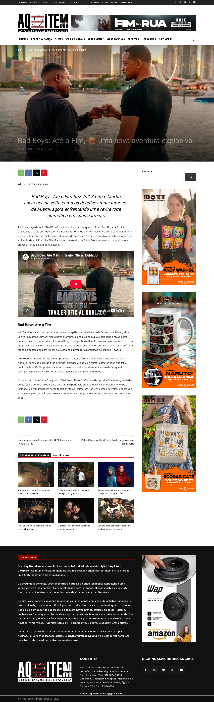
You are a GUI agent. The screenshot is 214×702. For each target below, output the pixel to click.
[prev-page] (20, 536)
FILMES (29, 49)
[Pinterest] (44, 173)
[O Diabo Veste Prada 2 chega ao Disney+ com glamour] (76, 474)
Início (20, 49)
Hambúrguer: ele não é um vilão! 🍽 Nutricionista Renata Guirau (44, 442)
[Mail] (185, 2)
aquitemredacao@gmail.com (106, 693)
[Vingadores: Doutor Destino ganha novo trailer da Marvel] (36, 474)
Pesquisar (147, 171)
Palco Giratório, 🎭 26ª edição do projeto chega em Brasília (107, 442)
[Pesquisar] (190, 177)
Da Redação (28, 149)
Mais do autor (61, 455)
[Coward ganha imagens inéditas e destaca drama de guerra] (116, 510)
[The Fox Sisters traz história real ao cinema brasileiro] (36, 510)
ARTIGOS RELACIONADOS (34, 455)
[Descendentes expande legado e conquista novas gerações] (116, 474)
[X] (190, 2)
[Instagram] (180, 2)
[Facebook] (176, 2)
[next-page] (25, 536)
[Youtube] (194, 2)
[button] (192, 39)
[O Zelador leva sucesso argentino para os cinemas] (76, 510)
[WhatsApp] (21, 173)
